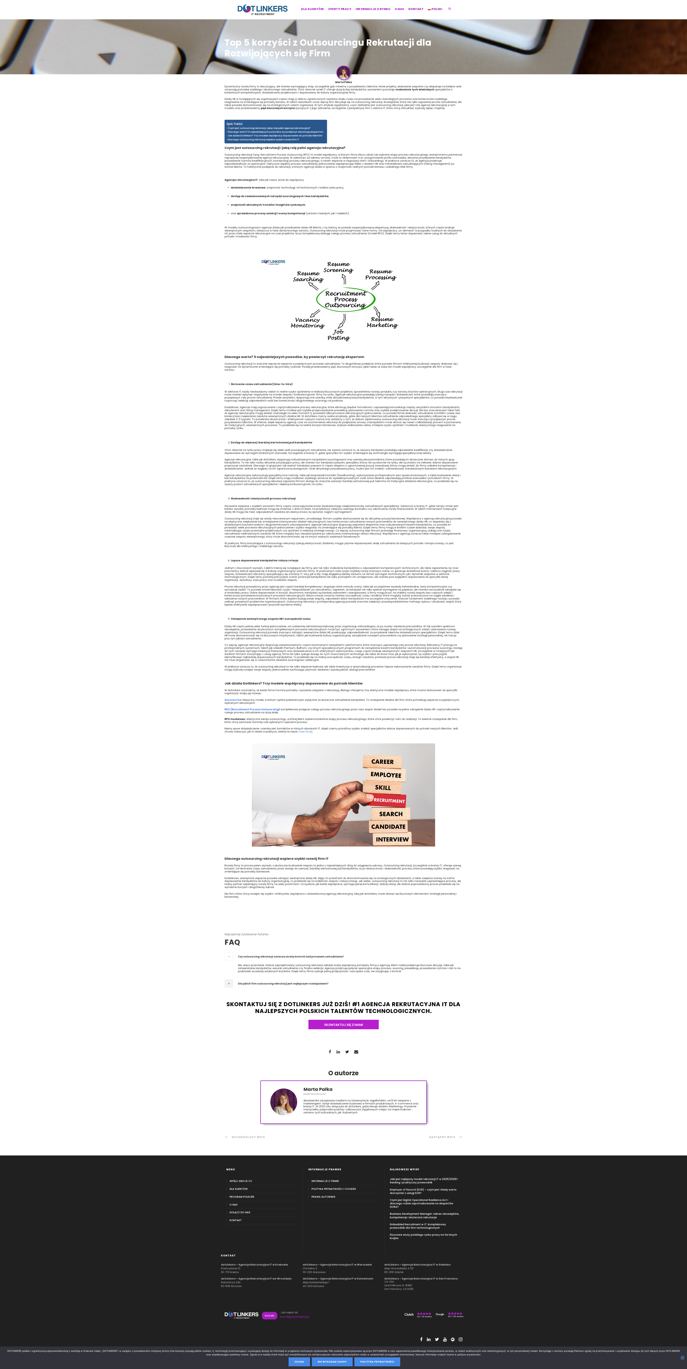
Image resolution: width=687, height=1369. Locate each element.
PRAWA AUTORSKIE (323, 1196)
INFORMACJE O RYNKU (373, 9)
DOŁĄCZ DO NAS (240, 1212)
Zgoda (299, 1361)
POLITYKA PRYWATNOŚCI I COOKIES (333, 1189)
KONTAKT (416, 9)
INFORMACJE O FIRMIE (325, 1181)
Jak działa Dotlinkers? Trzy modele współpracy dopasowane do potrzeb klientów (275, 135)
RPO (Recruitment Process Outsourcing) (252, 709)
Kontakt (269, 1315)
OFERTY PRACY (339, 9)
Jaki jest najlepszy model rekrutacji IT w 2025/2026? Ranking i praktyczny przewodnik (424, 1180)
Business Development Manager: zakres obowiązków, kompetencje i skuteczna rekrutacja (424, 1215)
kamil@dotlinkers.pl (294, 1317)
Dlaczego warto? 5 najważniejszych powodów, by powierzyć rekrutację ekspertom (275, 131)
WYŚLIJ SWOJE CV (241, 1181)
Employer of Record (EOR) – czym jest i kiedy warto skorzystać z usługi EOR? (423, 1191)
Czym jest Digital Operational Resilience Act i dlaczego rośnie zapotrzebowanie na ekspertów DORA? (421, 1203)
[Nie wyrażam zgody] (682, 1358)
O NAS (399, 9)
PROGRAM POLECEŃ (242, 1196)
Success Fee (233, 700)
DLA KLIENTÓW (312, 9)
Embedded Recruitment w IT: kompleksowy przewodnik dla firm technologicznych (418, 1226)
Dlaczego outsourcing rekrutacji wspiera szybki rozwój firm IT (263, 139)
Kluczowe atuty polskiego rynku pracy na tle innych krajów (423, 1236)
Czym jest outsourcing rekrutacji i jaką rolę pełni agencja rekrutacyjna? (269, 128)
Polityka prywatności (377, 1361)
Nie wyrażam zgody (332, 1361)
